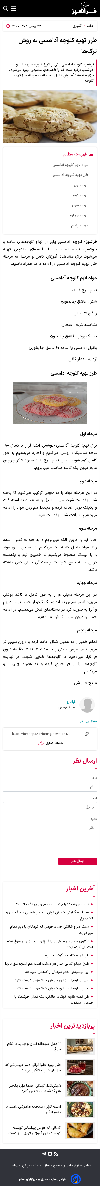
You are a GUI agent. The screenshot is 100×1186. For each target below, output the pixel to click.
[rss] (55, 1154)
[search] (5, 8)
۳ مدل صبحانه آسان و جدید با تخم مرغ (34, 1046)
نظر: (94, 819)
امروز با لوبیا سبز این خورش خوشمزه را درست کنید (52, 980)
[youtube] (49, 1154)
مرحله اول (81, 185)
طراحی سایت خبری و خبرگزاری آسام (42, 1179)
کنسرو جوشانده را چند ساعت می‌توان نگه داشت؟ (52, 904)
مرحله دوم (80, 195)
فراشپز (71, 702)
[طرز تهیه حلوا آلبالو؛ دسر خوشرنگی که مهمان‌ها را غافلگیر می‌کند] (80, 1067)
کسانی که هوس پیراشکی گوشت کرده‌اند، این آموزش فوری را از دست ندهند (34, 1130)
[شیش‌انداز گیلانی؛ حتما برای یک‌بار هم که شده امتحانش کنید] (80, 1088)
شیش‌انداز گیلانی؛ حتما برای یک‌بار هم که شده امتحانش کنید (35, 1088)
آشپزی (77, 26)
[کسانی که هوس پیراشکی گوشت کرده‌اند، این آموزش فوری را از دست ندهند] (80, 1130)
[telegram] (43, 1154)
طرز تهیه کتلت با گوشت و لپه (67, 955)
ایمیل (93, 798)
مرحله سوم (80, 205)
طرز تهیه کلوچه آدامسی (70, 175)
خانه (90, 26)
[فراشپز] (84, 8)
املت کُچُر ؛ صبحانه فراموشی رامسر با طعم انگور (33, 1109)
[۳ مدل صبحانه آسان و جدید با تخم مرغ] (80, 1046)
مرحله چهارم (79, 215)
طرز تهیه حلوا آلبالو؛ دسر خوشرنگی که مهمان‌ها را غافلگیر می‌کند (33, 1067)
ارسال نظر (77, 861)
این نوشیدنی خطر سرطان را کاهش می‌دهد (57, 972)
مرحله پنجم (79, 225)
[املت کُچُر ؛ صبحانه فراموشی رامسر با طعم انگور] (80, 1109)
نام (94, 778)
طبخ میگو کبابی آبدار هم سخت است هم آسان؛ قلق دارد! (47, 963)
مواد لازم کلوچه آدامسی (70, 165)
